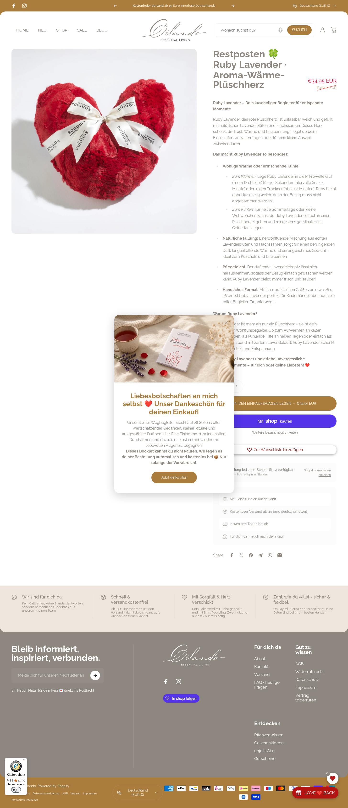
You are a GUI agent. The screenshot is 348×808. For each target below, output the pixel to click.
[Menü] (24, 761)
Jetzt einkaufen (174, 477)
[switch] (16, 790)
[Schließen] (226, 323)
